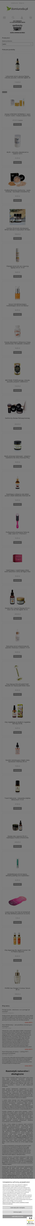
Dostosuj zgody (18, 1212)
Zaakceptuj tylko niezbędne (17, 1207)
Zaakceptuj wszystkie (17, 1216)
